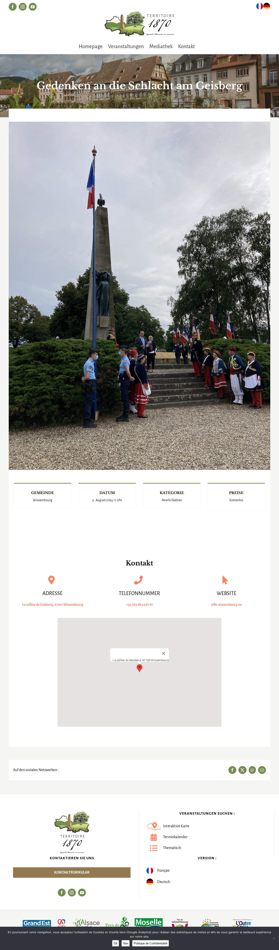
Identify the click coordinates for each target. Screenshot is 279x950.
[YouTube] (82, 892)
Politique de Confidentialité (150, 943)
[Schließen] (163, 653)
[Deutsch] (266, 7)
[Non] (273, 938)
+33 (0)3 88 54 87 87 (139, 604)
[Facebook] (62, 892)
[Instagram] (72, 892)
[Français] (259, 7)
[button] (139, 668)
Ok (115, 943)
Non (125, 943)
